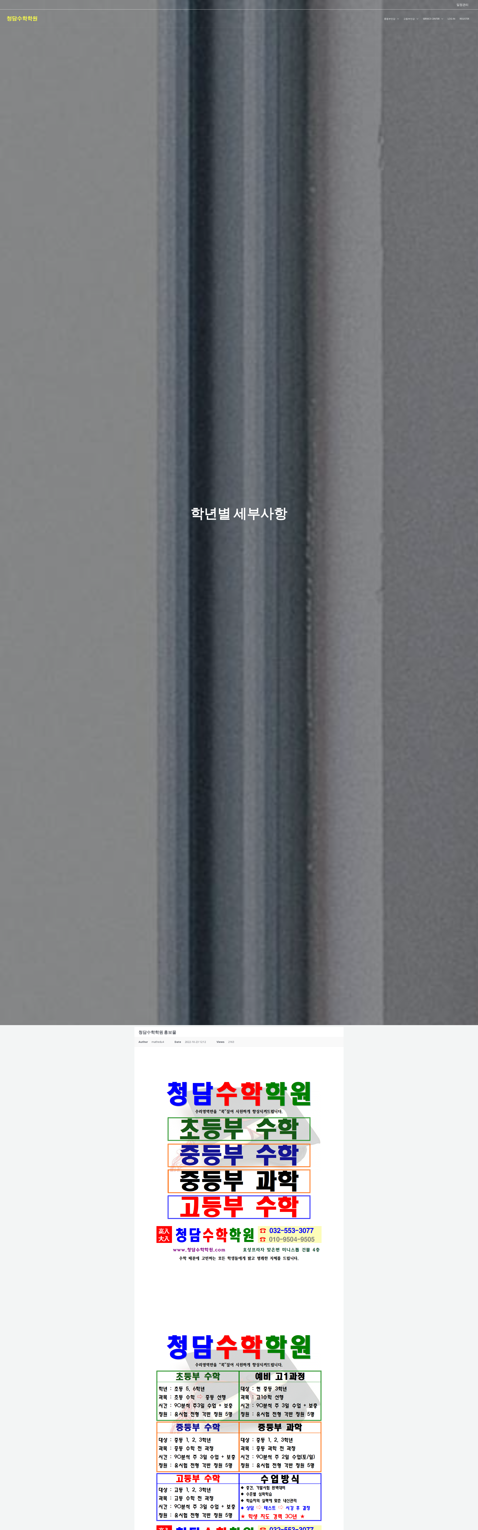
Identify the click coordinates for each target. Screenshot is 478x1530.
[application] (397, 18)
